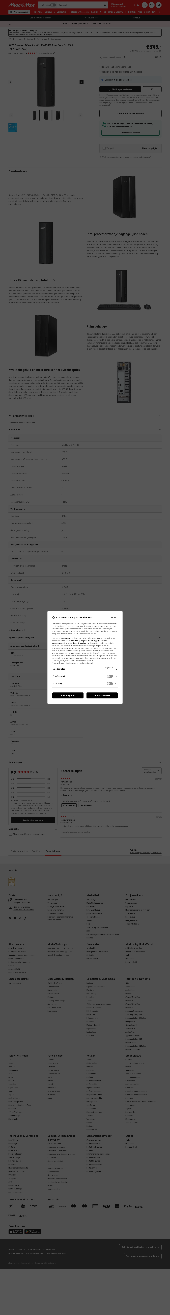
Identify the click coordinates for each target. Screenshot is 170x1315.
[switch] (110, 676)
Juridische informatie (86, 663)
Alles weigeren (67, 695)
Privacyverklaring (58, 663)
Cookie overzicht (72, 663)
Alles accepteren (102, 695)
